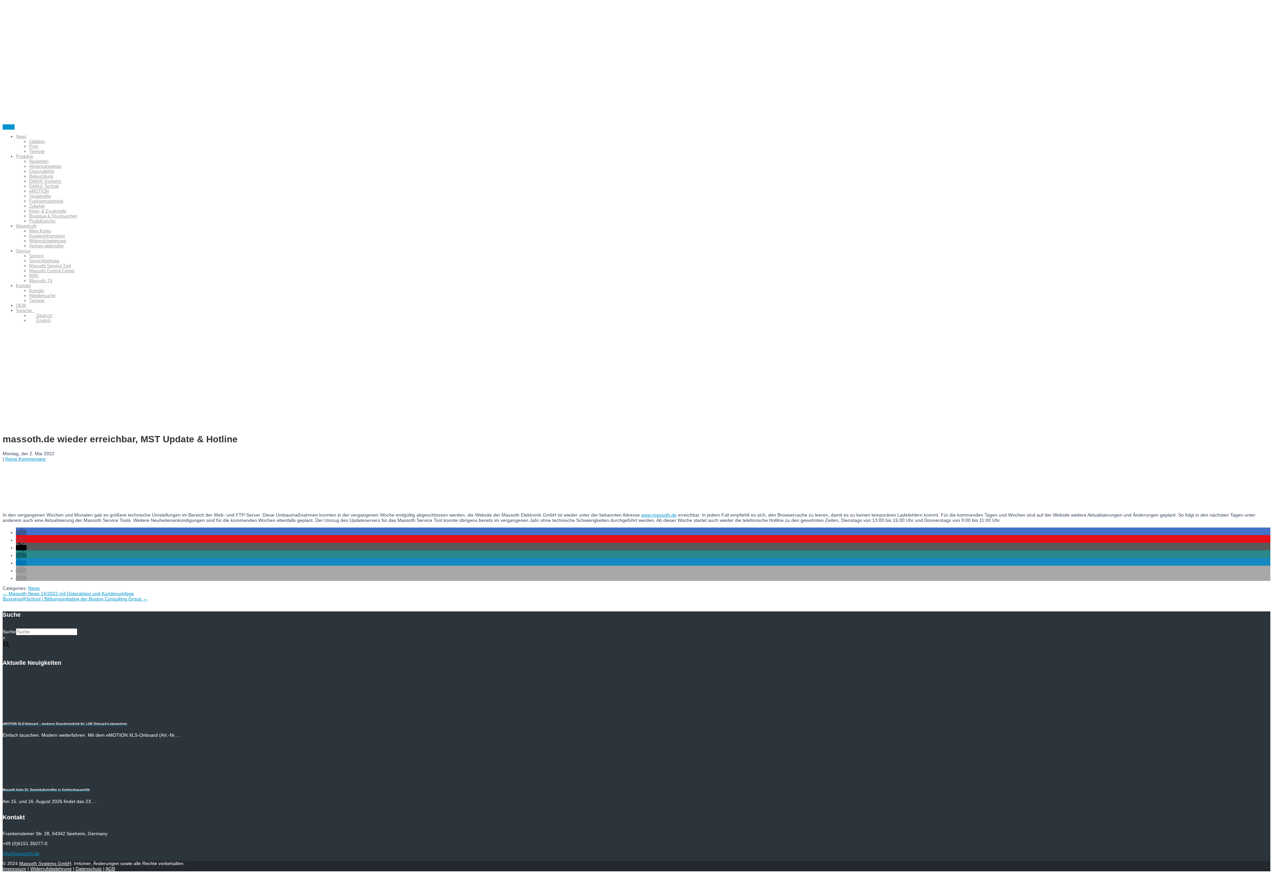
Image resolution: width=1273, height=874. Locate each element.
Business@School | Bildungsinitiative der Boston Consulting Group (75, 598)
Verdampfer (40, 196)
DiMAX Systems (45, 181)
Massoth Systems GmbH (45, 863)
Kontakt (23, 285)
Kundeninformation (47, 235)
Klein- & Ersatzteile (47, 211)
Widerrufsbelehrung (47, 240)
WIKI (34, 275)
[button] (21, 532)
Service (23, 250)
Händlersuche (42, 295)
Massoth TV (41, 280)
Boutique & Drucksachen (53, 216)
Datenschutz (89, 868)
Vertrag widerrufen (46, 245)
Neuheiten (38, 161)
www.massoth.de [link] (659, 515)
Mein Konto (40, 230)
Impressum (14, 868)
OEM (21, 305)
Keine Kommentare (25, 459)
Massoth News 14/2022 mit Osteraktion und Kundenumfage (68, 593)
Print (33, 146)
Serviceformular (44, 260)
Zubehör (37, 206)
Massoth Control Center (52, 270)
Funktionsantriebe (46, 201)
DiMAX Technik (44, 186)
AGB (110, 868)
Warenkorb (26, 225)
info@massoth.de (21, 853)
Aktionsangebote (45, 166)
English (43, 320)
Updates (37, 141)
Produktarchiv (42, 220)
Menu (9, 127)
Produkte (24, 156)
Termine (36, 151)
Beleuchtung (41, 176)
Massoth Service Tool (50, 265)
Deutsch (43, 315)
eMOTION (39, 191)
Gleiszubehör (41, 171)
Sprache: (25, 310)
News (21, 136)
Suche (9, 631)
